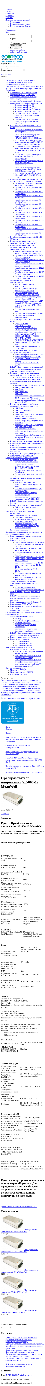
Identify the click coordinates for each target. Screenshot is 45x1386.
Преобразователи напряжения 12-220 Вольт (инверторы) (29, 261)
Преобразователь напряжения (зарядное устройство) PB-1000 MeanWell (27, 115)
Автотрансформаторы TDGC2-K (28, 357)
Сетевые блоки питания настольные (29, 313)
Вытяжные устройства (24, 631)
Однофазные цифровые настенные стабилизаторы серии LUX (28, 333)
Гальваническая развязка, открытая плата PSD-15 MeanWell (28, 184)
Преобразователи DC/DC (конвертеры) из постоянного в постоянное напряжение (26, 180)
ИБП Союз (19, 394)
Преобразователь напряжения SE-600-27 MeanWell (19, 1251)
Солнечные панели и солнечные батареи (22, 458)
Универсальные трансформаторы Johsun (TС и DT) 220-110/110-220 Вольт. (28, 175)
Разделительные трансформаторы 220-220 (26, 454)
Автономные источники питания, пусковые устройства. (23, 98)
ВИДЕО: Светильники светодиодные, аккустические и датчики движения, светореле (25, 598)
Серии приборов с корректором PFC (29, 301)
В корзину (5, 814)
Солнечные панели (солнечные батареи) (26, 505)
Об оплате (10, 14)
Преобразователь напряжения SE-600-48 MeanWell (19, 1231)
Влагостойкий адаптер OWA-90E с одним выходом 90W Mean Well (28, 378)
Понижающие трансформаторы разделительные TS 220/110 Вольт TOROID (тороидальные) (28, 169)
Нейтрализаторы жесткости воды (19, 647)
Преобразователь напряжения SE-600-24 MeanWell (19, 1271)
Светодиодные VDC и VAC (21, 604)
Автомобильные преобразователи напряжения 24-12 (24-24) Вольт (23, 94)
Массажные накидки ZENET (21, 672)
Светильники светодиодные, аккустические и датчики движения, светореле (24, 533)
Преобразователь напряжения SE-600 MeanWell (24, 772)
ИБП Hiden (19, 390)
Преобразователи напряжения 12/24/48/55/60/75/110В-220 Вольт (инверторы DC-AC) (23, 247)
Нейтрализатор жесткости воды (22, 649)
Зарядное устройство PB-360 (26, 107)
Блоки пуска (15, 513)
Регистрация (10, 30)
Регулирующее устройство (25, 625)
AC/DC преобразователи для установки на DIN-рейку (26, 290)
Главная (9, 9)
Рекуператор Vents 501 (23, 643)
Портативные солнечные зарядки (23, 460)
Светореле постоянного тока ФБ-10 (29, 563)
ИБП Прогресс (20, 408)
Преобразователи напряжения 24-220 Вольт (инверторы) (29, 269)
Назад (8, 727)
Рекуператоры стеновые (19, 639)
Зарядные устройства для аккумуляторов (26, 103)
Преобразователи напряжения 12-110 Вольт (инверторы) (29, 257)
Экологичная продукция (15, 668)
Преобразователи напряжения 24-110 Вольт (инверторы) (29, 265)
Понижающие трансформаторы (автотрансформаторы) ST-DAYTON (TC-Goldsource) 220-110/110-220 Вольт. (29, 149)
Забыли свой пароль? (18, 52)
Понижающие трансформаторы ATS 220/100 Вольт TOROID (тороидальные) (29, 157)
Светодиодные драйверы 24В (21, 456)
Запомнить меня (19, 43)
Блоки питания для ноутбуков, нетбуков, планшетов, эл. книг (27, 294)
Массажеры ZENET (18, 670)
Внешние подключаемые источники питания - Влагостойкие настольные (24, 374)
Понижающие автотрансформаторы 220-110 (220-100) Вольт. (29, 131)
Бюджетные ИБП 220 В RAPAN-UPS (29, 385)
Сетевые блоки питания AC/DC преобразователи (22, 281)
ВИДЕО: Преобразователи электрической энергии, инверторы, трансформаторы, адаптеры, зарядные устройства (26, 369)
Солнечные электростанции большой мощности (26, 494)
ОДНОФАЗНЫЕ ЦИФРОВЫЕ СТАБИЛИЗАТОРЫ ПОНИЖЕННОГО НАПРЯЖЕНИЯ (29, 338)
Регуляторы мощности (19, 530)
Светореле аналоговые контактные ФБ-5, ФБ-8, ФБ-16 (28, 549)
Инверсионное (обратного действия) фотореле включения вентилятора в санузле (29, 544)
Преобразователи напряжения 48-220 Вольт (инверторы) (29, 277)
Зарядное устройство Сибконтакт (28, 109)
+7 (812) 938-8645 (12, 1375)
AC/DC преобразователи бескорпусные (24, 285)
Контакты (9, 18)
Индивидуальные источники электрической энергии (26, 463)
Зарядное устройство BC (24, 105)
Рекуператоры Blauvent (24, 645)
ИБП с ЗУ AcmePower (23, 410)
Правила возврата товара (20, 24)
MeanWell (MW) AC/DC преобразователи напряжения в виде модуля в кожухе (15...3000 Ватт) (24, 760)
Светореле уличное (17, 540)
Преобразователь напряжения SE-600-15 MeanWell (19, 1291)
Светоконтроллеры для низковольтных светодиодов (26, 523)
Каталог (9, 11)
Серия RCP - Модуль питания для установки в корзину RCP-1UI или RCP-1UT (28, 305)
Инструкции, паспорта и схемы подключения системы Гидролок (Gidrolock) (21, 689)
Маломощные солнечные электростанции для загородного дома (28, 484)
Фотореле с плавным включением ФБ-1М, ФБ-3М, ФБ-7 (28, 578)
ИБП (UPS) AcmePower (24, 388)
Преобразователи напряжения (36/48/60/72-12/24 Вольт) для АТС (23, 242)
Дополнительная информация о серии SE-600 (19, 1207)
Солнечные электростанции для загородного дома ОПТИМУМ (27, 498)
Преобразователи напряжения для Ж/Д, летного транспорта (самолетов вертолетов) (25, 449)
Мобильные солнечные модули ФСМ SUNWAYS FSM (27, 467)
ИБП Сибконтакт (21, 392)
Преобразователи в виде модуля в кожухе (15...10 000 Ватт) (28, 298)
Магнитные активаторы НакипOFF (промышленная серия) (29, 665)
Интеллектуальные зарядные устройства (26, 441)
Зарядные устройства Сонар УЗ (27, 111)
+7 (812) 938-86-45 (8, 64)
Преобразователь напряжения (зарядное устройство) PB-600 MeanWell (26, 121)
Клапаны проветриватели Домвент (24, 637)
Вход (8, 32)
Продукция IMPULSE (18, 674)
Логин (12, 34)
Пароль (13, 39)
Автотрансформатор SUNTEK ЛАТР (29, 355)
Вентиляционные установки (26, 629)
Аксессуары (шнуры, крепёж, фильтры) (25, 101)
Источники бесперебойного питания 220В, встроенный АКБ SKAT (29, 397)
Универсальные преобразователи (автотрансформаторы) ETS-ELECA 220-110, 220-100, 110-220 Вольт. (29, 142)
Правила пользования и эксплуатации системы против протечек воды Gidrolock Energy (19, 681)
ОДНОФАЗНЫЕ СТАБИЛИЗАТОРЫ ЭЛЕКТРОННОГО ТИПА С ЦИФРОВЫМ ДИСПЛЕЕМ (26, 327)
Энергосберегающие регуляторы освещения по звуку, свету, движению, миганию (25, 583)
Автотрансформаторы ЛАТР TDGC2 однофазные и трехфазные (24, 351)
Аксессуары (19, 619)
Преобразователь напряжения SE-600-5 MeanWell (19, 1311)
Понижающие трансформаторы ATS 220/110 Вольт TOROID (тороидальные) (29, 163)
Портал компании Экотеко (20, 26)
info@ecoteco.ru (26, 1375)
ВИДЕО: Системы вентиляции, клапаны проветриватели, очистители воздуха (26, 634)
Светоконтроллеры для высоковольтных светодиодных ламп (29, 518)
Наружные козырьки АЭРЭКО (27, 621)
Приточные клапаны (23, 623)
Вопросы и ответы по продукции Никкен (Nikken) (21, 683)
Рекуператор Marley (22, 641)
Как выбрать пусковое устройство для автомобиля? (21, 693)
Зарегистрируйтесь (17, 50)
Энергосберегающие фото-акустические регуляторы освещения (29, 589)
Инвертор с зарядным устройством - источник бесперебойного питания (24, 405)
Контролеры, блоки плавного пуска (20, 511)
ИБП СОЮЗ (19, 412)
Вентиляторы (20, 627)
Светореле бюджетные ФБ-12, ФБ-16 (29, 557)
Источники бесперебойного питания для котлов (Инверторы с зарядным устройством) (29, 437)
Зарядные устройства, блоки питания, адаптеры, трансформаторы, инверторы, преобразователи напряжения (25, 88)
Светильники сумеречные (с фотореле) (25, 602)
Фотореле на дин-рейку (19, 610)
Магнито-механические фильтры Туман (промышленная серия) (28, 661)
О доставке (10, 16)
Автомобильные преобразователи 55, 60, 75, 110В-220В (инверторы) (28, 252)
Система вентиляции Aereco (21, 616)
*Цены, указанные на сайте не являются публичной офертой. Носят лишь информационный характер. (21, 82)
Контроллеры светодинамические (23, 515)
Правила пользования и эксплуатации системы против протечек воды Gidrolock (20, 686)
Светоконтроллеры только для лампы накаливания (27, 527)
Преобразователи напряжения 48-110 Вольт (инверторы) (29, 273)
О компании (15, 22)
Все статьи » (6, 695)
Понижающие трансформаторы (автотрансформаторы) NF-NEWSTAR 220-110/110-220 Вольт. (28, 136)
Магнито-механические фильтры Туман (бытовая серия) (28, 657)
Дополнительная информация (18, 20)
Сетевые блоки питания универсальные (24, 316)
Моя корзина (6, 74)
